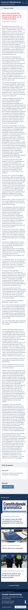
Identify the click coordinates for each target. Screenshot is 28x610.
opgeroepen (13, 264)
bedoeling (18, 356)
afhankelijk (8, 80)
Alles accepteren (20, 607)
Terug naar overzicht (8, 8)
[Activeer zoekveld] (23, 3)
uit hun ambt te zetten (12, 266)
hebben (12, 152)
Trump (19, 165)
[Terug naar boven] (26, 491)
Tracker (19, 285)
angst (15, 255)
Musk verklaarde (13, 416)
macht (24, 260)
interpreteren (6, 48)
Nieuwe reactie (8, 487)
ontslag (11, 431)
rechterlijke (19, 260)
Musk (3, 321)
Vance (3, 305)
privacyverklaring (6, 598)
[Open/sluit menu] (26, 3)
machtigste (5, 96)
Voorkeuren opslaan (6, 607)
